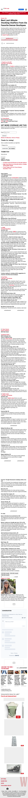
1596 (7, 121)
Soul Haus (4, 277)
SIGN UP (4, 135)
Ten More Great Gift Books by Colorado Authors (15, 162)
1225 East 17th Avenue (6, 278)
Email (2, 132)
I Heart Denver (5, 329)
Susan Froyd (5, 35)
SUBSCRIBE (5, 148)
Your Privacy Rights (22, 791)
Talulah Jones (5, 394)
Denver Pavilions (5, 330)
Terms (13, 137)
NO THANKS (12, 148)
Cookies (9, 791)
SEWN (3, 227)
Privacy (17, 137)
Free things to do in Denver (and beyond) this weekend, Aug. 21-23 (14, 13)
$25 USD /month (14, 573)
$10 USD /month (5, 573)
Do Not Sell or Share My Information (14, 796)
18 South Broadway (5, 228)
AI (17, 791)
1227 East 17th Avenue (6, 63)
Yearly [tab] (13, 569)
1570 (2, 121)
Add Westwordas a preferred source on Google (9, 39)
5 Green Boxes (5, 118)
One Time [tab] (3, 569)
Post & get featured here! (8, 696)
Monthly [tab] (9, 569)
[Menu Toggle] (2, 9)
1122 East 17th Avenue (6, 395)
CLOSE (3, 158)
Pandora (12, 66)
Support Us (21, 9)
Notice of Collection (6, 137)
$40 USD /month (5, 575)
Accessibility (14, 791)
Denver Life (4, 18)
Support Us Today (5, 578)
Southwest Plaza (5, 334)
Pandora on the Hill (6, 62)
